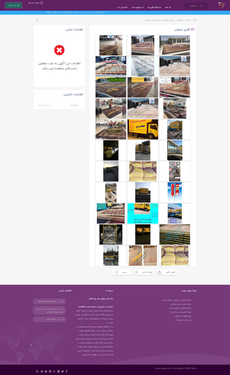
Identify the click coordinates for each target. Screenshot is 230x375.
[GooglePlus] (58, 371)
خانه (166, 7)
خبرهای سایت (136, 7)
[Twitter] (62, 371)
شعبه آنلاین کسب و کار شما (181, 312)
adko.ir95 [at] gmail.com (47, 301)
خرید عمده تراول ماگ (183, 320)
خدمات (188, 20)
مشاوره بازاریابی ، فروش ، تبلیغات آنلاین (176, 300)
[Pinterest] (46, 371)
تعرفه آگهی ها (153, 7)
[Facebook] (66, 371)
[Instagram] (54, 371)
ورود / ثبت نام (33, 2)
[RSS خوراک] (37, 371)
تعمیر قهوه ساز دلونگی (183, 316)
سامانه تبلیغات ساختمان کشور (180, 308)
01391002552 (51, 319)
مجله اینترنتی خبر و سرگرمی (181, 304)
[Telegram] (41, 371)
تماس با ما (121, 7)
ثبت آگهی (12, 5)
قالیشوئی (180, 20)
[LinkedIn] (50, 371)
